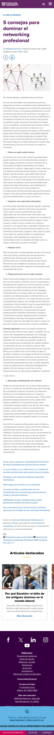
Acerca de (27, 668)
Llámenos (46, 732)
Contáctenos (27, 671)
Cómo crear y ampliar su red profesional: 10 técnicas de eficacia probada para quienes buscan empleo (26, 463)
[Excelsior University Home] (9, 3)
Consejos (43, 540)
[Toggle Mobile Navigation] (51, 4)
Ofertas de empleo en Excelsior (27, 674)
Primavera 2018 (31, 540)
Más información (24, 615)
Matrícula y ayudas (27, 662)
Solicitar (33, 732)
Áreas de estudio (27, 659)
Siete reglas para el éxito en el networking (21, 484)
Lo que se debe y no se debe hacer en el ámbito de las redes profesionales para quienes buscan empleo (26, 470)
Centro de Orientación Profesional (26, 520)
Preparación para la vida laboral (19, 537)
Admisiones (27, 665)
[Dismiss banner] (52, 708)
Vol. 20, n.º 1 (8, 542)
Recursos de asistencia (27, 656)
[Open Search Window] (43, 4)
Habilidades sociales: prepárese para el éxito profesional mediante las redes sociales (22, 501)
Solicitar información (13, 732)
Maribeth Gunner (13, 48)
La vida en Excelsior (12, 14)
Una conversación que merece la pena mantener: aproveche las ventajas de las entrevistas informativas (26, 509)
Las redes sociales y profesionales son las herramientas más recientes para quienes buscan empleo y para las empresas (24, 492)
